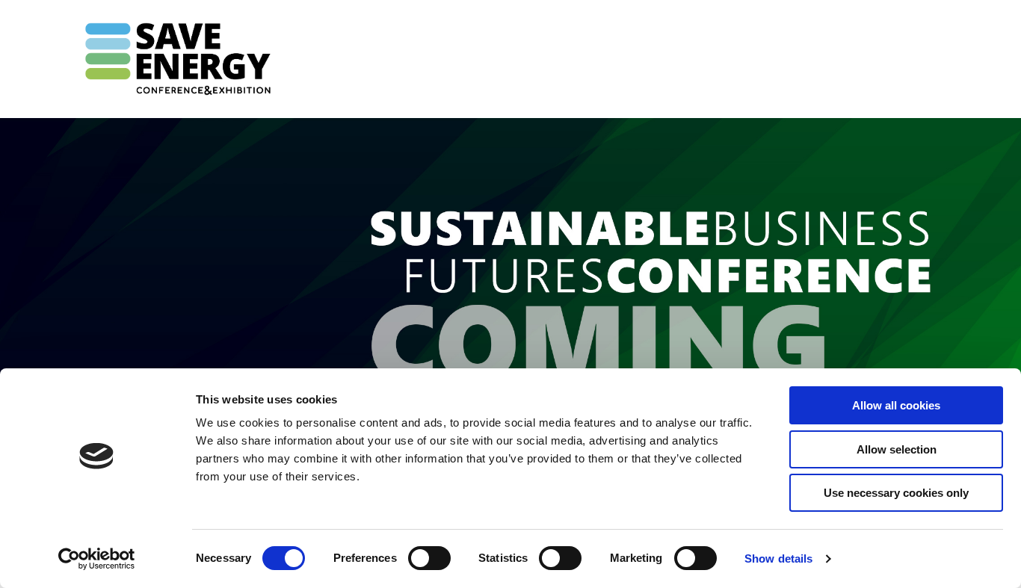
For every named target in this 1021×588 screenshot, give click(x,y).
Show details (778, 558)
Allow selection (897, 449)
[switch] (429, 558)
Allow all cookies (896, 405)
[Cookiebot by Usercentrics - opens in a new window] (96, 559)
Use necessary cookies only (896, 492)
